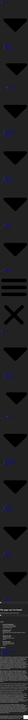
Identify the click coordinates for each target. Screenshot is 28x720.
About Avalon (8, 44)
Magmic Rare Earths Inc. (10, 130)
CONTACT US (6, 271)
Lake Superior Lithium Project (11, 132)
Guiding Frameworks (9, 270)
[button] (14, 301)
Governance (10, 87)
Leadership (7, 45)
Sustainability (8, 268)
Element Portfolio (8, 46)
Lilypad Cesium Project (10, 133)
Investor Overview (9, 177)
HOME (4, 1)
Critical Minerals (8, 48)
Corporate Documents (12, 86)
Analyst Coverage (9, 180)
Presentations (8, 179)
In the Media (7, 224)
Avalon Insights (8, 226)
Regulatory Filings (9, 178)
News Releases (8, 223)
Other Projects (8, 134)
